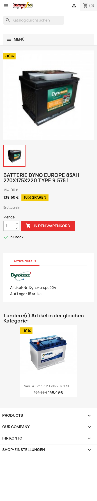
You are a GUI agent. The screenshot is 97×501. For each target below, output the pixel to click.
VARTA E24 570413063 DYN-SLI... (48, 386)
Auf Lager (18, 294)
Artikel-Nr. (19, 287)
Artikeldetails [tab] (25, 261)
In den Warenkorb (47, 225)
